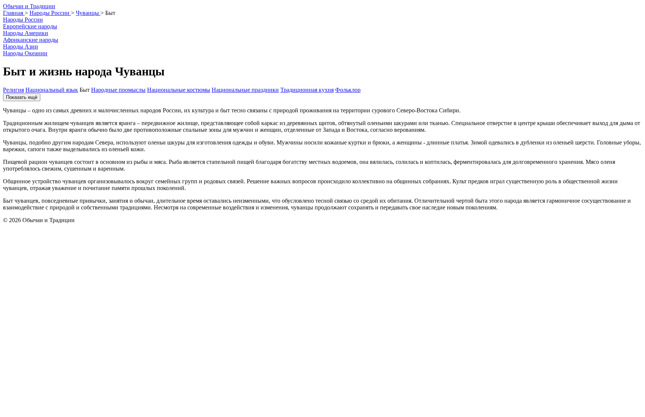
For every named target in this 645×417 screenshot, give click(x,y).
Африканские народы (30, 40)
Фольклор (348, 90)
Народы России (23, 19)
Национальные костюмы (178, 90)
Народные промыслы (118, 90)
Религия (13, 90)
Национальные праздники (245, 90)
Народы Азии (20, 46)
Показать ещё (21, 97)
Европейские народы (30, 26)
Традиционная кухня (307, 90)
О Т (29, 6)
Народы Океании (25, 53)
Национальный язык (51, 90)
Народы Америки (25, 33)
